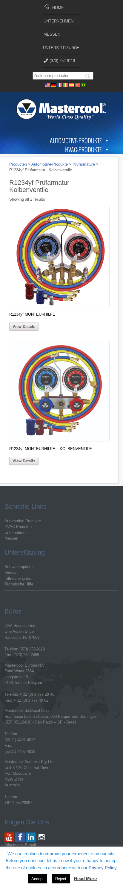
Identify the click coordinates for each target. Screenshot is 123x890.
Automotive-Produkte (76, 140)
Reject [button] (60, 879)
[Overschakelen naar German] (53, 84)
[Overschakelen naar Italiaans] (65, 84)
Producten (18, 164)
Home (58, 7)
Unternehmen (58, 21)
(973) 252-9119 (62, 60)
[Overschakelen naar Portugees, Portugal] (77, 84)
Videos (10, 572)
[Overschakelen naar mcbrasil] (83, 84)
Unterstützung (60, 48)
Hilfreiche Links (17, 578)
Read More (85, 878)
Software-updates (19, 566)
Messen (52, 34)
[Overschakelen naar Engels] (47, 84)
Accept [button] (37, 879)
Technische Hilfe (18, 584)
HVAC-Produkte (83, 149)
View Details (24, 326)
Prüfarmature (84, 164)
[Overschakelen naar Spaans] (71, 84)
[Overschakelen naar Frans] (59, 84)
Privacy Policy (102, 867)
